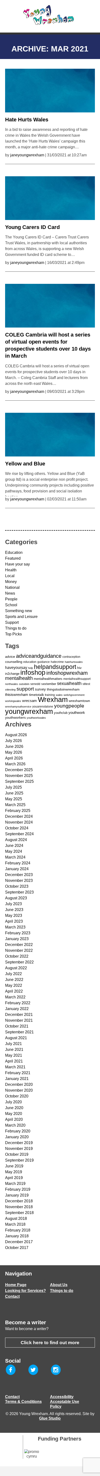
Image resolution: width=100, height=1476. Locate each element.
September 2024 (19, 834)
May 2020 (13, 1114)
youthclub (60, 713)
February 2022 (17, 1003)
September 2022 (19, 962)
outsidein (24, 684)
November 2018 (19, 1207)
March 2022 (15, 997)
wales (59, 694)
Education (14, 552)
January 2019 (17, 1195)
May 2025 (13, 799)
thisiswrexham (16, 695)
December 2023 (19, 875)
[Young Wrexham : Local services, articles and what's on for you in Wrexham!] (50, 15)
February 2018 (17, 1230)
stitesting (10, 689)
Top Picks (13, 634)
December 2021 (19, 1014)
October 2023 (16, 886)
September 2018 (19, 1213)
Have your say (17, 564)
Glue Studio (50, 1418)
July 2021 (13, 1044)
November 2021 (19, 1020)
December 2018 (19, 1201)
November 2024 (19, 822)
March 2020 (15, 1125)
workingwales (13, 701)
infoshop (32, 672)
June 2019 (14, 1166)
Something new (18, 611)
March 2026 (15, 764)
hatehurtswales (74, 661)
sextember (48, 684)
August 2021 (16, 1038)
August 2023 (16, 898)
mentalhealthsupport (77, 679)
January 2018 (17, 1236)
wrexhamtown (79, 701)
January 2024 (17, 869)
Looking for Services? (25, 1291)
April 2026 (14, 758)
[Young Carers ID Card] (50, 197)
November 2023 (19, 880)
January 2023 (17, 939)
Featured (13, 558)
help (30, 667)
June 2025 (14, 793)
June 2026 (14, 746)
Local (10, 576)
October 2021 (16, 1026)
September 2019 (19, 1160)
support (25, 689)
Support (12, 622)
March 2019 (15, 1183)
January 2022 (17, 1009)
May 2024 (13, 851)
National (12, 587)
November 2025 (19, 776)
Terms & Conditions (23, 1402)
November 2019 (19, 1149)
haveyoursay (16, 667)
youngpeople (69, 705)
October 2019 (16, 1154)
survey (40, 689)
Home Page (15, 1285)
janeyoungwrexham (27, 155)
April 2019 (14, 1178)
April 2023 (14, 921)
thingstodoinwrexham (63, 689)
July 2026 (13, 741)
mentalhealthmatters (48, 679)
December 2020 (19, 1084)
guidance (43, 662)
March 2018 (15, 1224)
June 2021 (14, 1049)
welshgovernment (74, 694)
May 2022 (13, 985)
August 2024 (16, 840)
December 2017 (19, 1242)
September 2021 (19, 1032)
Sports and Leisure (21, 617)
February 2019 (17, 1189)
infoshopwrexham (67, 673)
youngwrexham (29, 711)
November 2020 (19, 1090)
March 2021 (15, 1067)
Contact (12, 1296)
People (11, 599)
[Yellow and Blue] (50, 433)
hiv (79, 668)
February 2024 (17, 863)
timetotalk (36, 695)
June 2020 (14, 1108)
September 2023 (19, 892)
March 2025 (15, 805)
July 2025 (13, 787)
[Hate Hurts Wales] (50, 89)
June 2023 (14, 910)
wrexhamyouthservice (18, 706)
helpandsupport (55, 667)
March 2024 (15, 857)
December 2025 (19, 770)
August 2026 (16, 735)
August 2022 (16, 968)
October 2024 (16, 828)
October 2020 (16, 1096)
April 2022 (14, 991)
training (50, 695)
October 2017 (16, 1248)
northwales (11, 684)
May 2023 (13, 915)
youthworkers (15, 717)
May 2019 (13, 1172)
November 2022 (19, 950)
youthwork (76, 713)
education (29, 662)
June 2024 (14, 845)
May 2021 (13, 1055)
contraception (71, 656)
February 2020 (17, 1131)
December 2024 (19, 816)
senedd (35, 684)
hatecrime (57, 662)
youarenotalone (42, 706)
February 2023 (17, 933)
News (10, 593)
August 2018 (16, 1218)
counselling (13, 662)
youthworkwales (36, 717)
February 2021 (17, 1073)
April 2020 (14, 1119)
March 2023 (15, 927)
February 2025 (17, 811)
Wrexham (53, 699)
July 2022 (13, 974)
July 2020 (13, 1102)
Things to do (15, 628)
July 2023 (13, 904)
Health (11, 570)
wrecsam (29, 701)
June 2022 (14, 980)
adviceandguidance (38, 656)
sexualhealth (69, 683)
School (11, 605)
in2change (12, 673)
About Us (58, 1285)
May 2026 (13, 752)
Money (11, 582)
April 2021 (14, 1061)
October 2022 (16, 956)
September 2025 (19, 781)
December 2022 (19, 945)
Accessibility (62, 1397)
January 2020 (17, 1137)
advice (10, 656)
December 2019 (19, 1143)
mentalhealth (19, 678)
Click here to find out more (50, 1342)
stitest (86, 684)
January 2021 (17, 1079)
